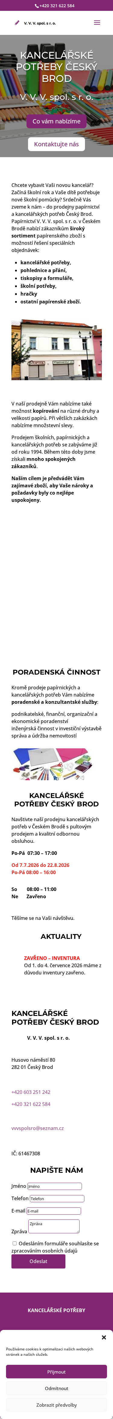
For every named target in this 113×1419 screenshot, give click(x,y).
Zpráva (19, 1231)
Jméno (18, 1186)
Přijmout (56, 1372)
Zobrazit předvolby (56, 1405)
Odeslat (38, 1261)
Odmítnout (56, 1388)
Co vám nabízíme (56, 121)
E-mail (18, 1210)
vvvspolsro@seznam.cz (37, 1128)
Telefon (20, 1198)
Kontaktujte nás (56, 144)
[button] (104, 1337)
